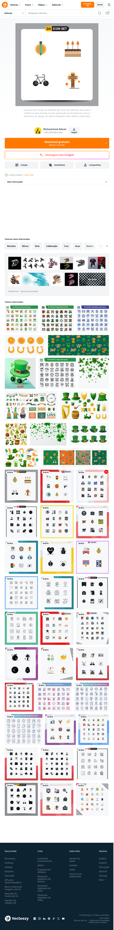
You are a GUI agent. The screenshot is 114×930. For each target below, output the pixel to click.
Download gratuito (57, 143)
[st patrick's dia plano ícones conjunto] (21, 319)
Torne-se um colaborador (74, 875)
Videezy (8, 867)
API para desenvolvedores (13, 881)
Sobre (71, 869)
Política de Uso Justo (95, 922)
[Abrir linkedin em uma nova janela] (44, 918)
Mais (99, 880)
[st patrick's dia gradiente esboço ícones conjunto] (23, 729)
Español (101, 862)
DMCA (40, 865)
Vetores (14, 4)
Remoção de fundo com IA (11, 894)
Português (102, 867)
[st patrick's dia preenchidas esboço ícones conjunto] (57, 319)
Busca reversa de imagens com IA (13, 888)
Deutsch (101, 871)
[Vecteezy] (5, 5)
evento (90, 246)
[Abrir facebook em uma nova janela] (35, 918)
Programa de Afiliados (43, 870)
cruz (66, 246)
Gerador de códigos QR (10, 901)
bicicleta (11, 246)
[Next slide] (102, 246)
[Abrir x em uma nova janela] (58, 918)
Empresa (9, 871)
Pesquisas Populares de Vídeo (43, 897)
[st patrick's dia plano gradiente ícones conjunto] (91, 697)
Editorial (56, 4)
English (100, 858)
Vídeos (41, 4)
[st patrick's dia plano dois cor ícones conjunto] (54, 697)
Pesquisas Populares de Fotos (43, 888)
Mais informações (15, 182)
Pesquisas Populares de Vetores (43, 879)
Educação (9, 875)
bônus (25, 246)
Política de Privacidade (97, 920)
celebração (51, 246)
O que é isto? (28, 175)
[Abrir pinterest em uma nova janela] (49, 918)
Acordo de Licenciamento (44, 859)
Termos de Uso (78, 920)
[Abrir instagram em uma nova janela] (39, 918)
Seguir (74, 132)
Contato (72, 865)
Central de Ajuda (73, 859)
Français (101, 875)
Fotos (28, 4)
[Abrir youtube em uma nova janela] (63, 918)
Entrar (100, 4)
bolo (37, 246)
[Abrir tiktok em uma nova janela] (54, 918)
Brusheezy (10, 858)
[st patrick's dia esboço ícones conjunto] (57, 373)
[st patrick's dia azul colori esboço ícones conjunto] (92, 319)
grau (77, 246)
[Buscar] (99, 13)
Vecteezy (9, 862)
